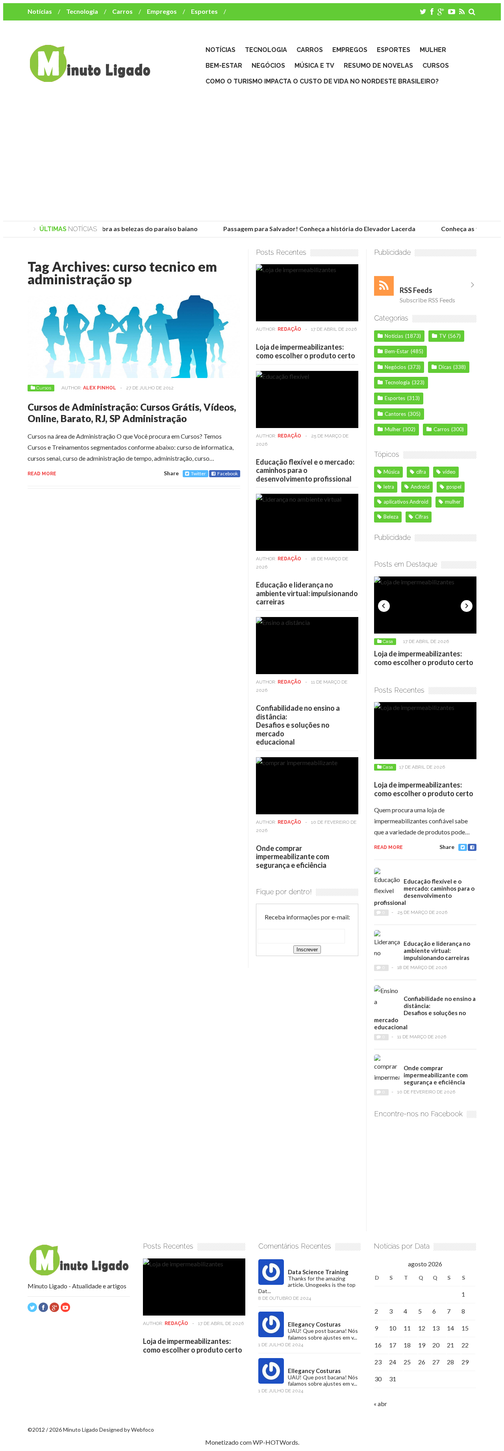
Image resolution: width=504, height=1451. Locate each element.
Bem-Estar (224, 65)
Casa (388, 641)
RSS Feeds (416, 290)
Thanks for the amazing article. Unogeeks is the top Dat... (307, 1284)
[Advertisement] (252, 154)
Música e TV (314, 65)
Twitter (198, 473)
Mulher (433, 50)
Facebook (227, 473)
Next (466, 606)
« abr (380, 1403)
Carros (122, 11)
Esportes (204, 11)
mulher (453, 501)
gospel (453, 487)
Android (420, 487)
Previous (384, 606)
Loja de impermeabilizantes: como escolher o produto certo (305, 351)
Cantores (395, 414)
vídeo (449, 472)
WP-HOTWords (275, 1442)
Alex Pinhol (99, 388)
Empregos (162, 11)
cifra (421, 472)
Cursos (435, 65)
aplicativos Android (406, 501)
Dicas (445, 367)
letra (389, 487)
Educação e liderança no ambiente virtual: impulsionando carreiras (307, 593)
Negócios (268, 65)
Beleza (391, 516)
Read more (42, 473)
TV (442, 336)
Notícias (40, 11)
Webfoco (142, 1429)
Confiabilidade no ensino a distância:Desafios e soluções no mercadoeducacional (298, 725)
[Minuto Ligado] (90, 78)
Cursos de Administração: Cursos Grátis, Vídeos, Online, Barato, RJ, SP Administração (132, 412)
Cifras (421, 516)
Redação (289, 329)
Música (392, 472)
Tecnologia (82, 11)
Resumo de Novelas (378, 65)
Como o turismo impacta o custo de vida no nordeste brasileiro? (322, 81)
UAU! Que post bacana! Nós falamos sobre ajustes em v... (323, 1333)
